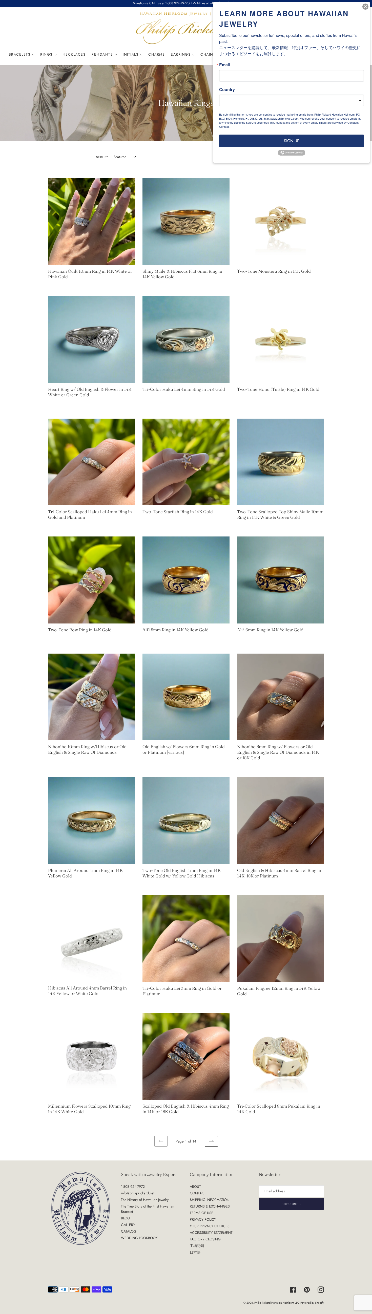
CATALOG (128, 1231)
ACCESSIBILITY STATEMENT (211, 1232)
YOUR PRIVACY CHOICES (210, 1226)
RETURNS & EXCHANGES (210, 1206)
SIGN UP (291, 141)
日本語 (195, 1252)
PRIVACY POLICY (203, 1219)
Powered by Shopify (312, 1303)
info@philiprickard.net (137, 1193)
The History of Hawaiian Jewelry (145, 1199)
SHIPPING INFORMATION (210, 1199)
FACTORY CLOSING (205, 1239)
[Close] (365, 7)
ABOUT (195, 1186)
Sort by (102, 157)
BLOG (125, 1218)
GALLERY (128, 1224)
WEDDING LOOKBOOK (139, 1237)
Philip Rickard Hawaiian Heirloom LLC (276, 1303)
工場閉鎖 (197, 1245)
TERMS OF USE (201, 1212)
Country (227, 90)
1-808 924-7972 (133, 1186)
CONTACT (198, 1193)
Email (224, 65)
